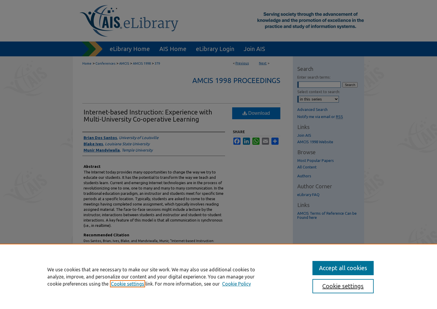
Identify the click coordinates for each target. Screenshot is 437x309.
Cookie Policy (236, 283)
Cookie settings (127, 283)
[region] (218, 276)
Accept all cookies (343, 268)
